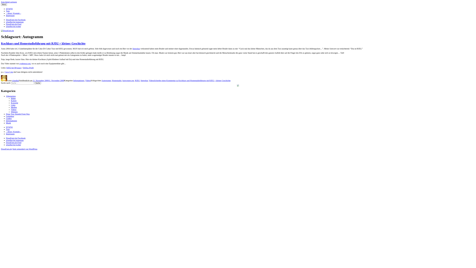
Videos (88, 81)
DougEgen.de (6, 149)
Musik (8, 123)
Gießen (9, 118)
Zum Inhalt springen (9, 2)
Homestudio (116, 81)
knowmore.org (128, 81)
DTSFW (9, 9)
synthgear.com (25, 64)
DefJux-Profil (28, 68)
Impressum (10, 16)
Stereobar (136, 49)
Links (13, 105)
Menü (4, 4)
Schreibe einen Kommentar (192, 81)
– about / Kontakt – (13, 13)
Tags (8, 11)
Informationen (78, 81)
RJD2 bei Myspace (13, 68)
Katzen (13, 101)
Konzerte (14, 103)
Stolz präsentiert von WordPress (24, 149)
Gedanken (10, 116)
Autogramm (106, 81)
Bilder (13, 98)
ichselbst (15, 81)
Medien (14, 107)
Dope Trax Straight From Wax (18, 114)
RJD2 (137, 81)
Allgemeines (11, 96)
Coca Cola (9, 72)
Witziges (14, 112)
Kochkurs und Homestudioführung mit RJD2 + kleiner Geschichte (43, 43)
